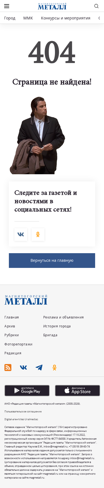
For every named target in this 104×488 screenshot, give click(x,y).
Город (9, 18)
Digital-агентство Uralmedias (21, 419)
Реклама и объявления (63, 317)
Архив (9, 326)
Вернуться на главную (52, 260)
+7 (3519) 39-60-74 (79, 446)
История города (57, 326)
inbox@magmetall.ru (56, 446)
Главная (11, 317)
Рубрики (11, 335)
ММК (28, 18)
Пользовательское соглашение (23, 411)
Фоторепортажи (18, 344)
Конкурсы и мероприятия (66, 18)
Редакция (12, 353)
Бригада (50, 335)
